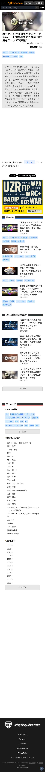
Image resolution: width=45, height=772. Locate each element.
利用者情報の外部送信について (22, 757)
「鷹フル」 (29, 162)
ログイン (29, 3)
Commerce (22, 739)
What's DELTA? (22, 734)
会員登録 (39, 3)
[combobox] (18, 7)
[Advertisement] (22, 135)
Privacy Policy (22, 753)
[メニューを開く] (3, 3)
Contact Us (22, 744)
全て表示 (22, 389)
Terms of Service (22, 748)
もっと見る (22, 432)
